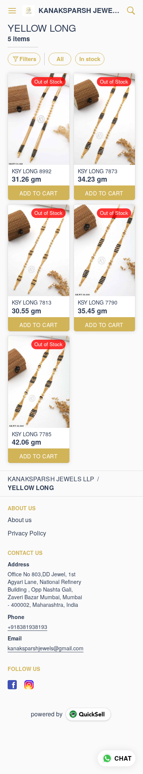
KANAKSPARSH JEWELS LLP (81, 11)
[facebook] (12, 685)
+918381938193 (27, 626)
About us (20, 520)
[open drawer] (12, 10)
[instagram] (29, 685)
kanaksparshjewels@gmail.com (46, 648)
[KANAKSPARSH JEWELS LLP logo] (28, 10)
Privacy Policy (27, 533)
